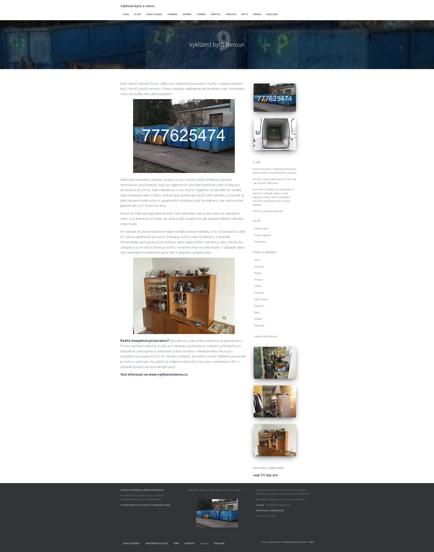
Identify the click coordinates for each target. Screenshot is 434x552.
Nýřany (187, 14)
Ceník (176, 543)
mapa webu (274, 542)
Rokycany (272, 14)
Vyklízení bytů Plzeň (156, 543)
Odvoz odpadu (131, 543)
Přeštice (216, 14)
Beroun (204, 543)
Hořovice (231, 14)
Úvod (126, 14)
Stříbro (201, 14)
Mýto (245, 14)
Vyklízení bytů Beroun (265, 336)
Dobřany (172, 14)
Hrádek (257, 14)
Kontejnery (260, 241)
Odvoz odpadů (262, 235)
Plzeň (137, 14)
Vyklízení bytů (261, 228)
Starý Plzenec (154, 14)
